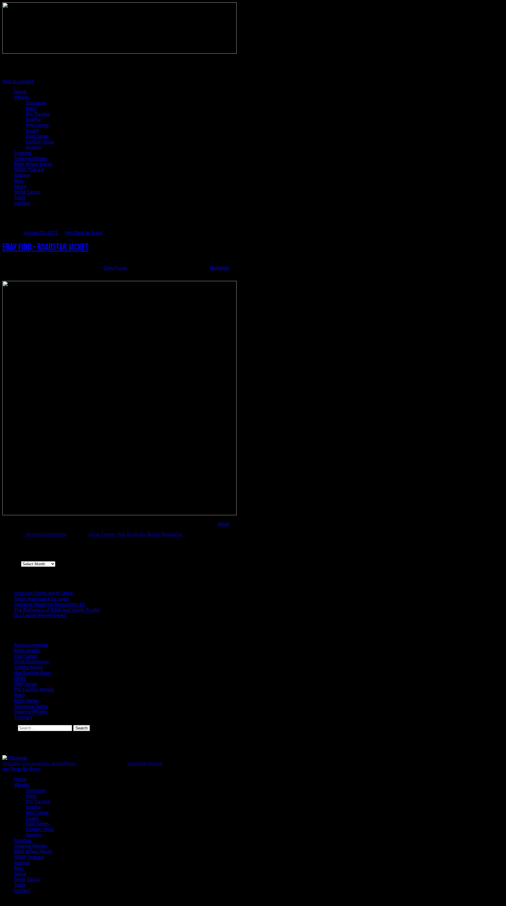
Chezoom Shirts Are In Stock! (44, 593)
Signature (36, 103)
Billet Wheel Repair (33, 164)
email (223, 524)
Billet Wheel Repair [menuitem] (33, 851)
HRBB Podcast (29, 170)
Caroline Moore (145, 763)
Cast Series (37, 136)
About (20, 186)
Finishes (22, 153)
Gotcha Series (28, 667)
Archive (33, 147)
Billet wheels (27, 651)
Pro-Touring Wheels (34, 689)
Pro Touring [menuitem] (38, 801)
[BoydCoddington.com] (14, 758)
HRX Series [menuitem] (37, 812)
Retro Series (26, 701)
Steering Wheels (30, 158)
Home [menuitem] (20, 779)
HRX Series (37, 125)
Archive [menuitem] (33, 835)
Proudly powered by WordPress (39, 763)
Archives (11, 564)
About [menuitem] (20, 874)
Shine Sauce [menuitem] (27, 879)
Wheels (21, 97)
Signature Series (31, 706)
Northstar (219, 268)
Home (20, 92)
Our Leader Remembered (39, 615)
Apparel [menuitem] (22, 863)
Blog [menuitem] (18, 868)
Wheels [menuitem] (21, 785)
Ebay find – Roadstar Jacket (45, 247)
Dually (32, 131)
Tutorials (23, 717)
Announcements (46, 534)
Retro (31, 108)
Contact (22, 203)
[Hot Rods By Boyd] (119, 52)
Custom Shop (40, 142)
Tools (19, 197)
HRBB (20, 678)
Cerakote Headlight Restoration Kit (49, 604)
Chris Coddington (32, 662)
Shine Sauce (27, 192)
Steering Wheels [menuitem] (30, 846)
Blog (18, 181)
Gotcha (33, 119)
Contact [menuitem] (22, 890)
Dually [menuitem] (32, 818)
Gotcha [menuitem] (33, 807)
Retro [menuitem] (31, 796)
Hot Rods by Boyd (83, 233)
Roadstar (171, 534)
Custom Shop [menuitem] (40, 829)
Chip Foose (115, 268)
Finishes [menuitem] (22, 840)
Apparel (22, 175)
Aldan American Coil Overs (41, 599)
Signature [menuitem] (36, 790)
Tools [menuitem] (19, 885)
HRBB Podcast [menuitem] (29, 857)
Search (9, 728)
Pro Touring (38, 114)
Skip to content (17, 81)
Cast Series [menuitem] (37, 824)
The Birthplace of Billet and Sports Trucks (57, 610)
